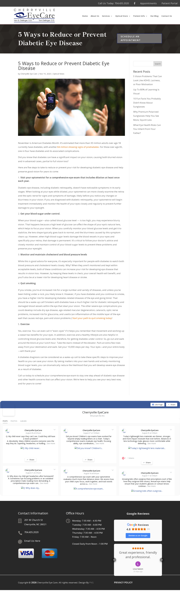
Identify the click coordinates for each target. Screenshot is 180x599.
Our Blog (154, 16)
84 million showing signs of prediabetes (78, 146)
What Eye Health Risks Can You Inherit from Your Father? (147, 129)
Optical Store (121, 16)
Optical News (58, 74)
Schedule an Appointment (131, 38)
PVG (91, 582)
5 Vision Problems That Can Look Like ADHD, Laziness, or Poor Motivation (147, 80)
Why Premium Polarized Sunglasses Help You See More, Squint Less (146, 115)
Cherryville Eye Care (29, 74)
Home (85, 16)
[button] (114, 560)
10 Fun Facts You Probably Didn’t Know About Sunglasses (147, 102)
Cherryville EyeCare (95, 412)
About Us (95, 16)
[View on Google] (138, 564)
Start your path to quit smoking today (92, 318)
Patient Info (139, 16)
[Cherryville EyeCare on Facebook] (9, 410)
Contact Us (166, 16)
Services (106, 16)
